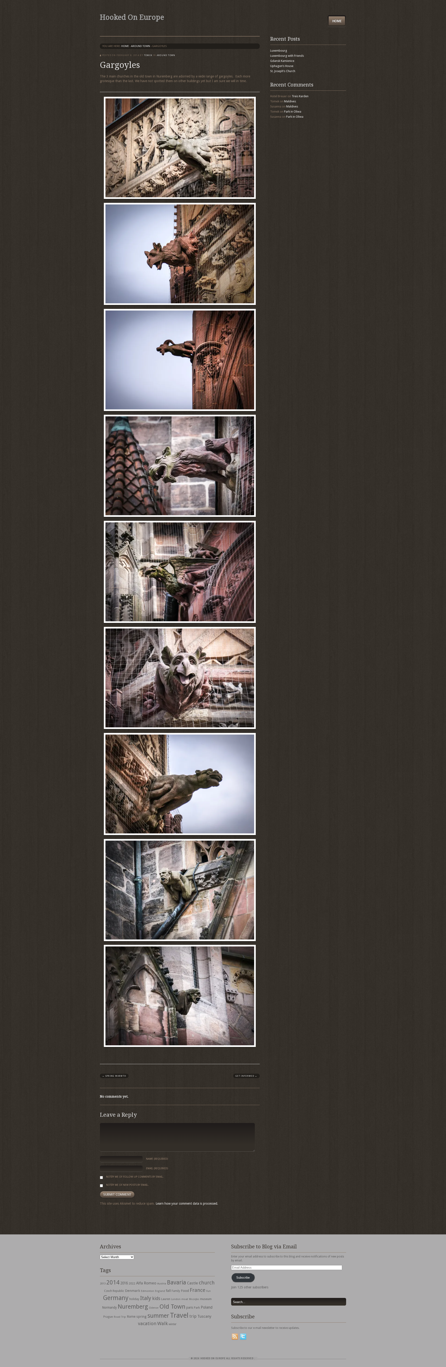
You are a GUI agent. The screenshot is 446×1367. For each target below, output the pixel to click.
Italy (145, 1298)
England (160, 1291)
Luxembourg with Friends (287, 55)
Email (157, 1168)
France (197, 1290)
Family (176, 1291)
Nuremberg (133, 1306)
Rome (131, 1316)
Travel (179, 1315)
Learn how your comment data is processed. (187, 1203)
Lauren (165, 1299)
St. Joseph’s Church (282, 71)
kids (156, 1298)
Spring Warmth (114, 1076)
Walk (162, 1323)
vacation (147, 1323)
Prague (108, 1316)
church (207, 1283)
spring (141, 1316)
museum (206, 1299)
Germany (115, 1297)
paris (189, 1307)
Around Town (140, 46)
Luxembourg (278, 50)
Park (197, 1307)
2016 (124, 1283)
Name (157, 1158)
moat (184, 1299)
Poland (207, 1307)
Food (185, 1291)
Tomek (148, 55)
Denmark (132, 1291)
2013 (102, 1283)
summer (158, 1315)
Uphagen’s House (281, 66)
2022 (132, 1283)
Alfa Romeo (146, 1283)
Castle (192, 1283)
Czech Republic (114, 1291)
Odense (153, 1307)
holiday (134, 1299)
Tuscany (204, 1316)
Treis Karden (300, 96)
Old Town (172, 1306)
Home (336, 21)
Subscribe (243, 1277)
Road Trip (120, 1316)
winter (173, 1324)
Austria (161, 1283)
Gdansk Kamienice (282, 61)
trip (193, 1316)
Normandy (109, 1307)
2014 (112, 1282)
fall (168, 1291)
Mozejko (194, 1299)
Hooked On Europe (132, 17)
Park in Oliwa (292, 111)
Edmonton (147, 1291)
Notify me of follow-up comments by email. (135, 1176)
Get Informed (246, 1076)
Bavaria (176, 1282)
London (175, 1299)
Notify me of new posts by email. (127, 1185)
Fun (208, 1291)
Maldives (290, 101)
